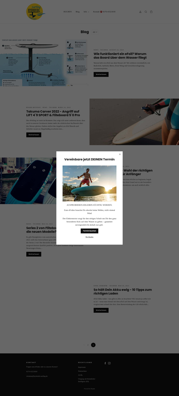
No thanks (89, 237)
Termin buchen (89, 231)
